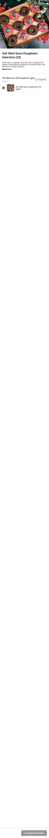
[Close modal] (44, 5)
